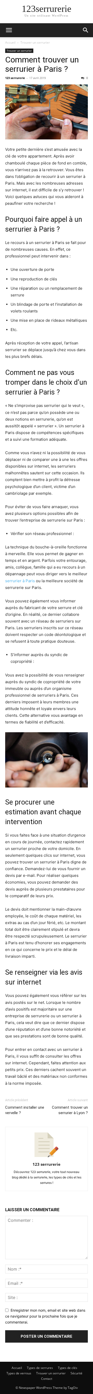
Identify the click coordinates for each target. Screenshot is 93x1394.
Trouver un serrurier (35, 42)
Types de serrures (40, 1368)
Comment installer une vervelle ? (24, 1110)
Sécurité (76, 1373)
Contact (46, 1378)
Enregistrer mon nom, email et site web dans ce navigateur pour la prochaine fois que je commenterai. (45, 1316)
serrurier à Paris (20, 580)
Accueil (10, 42)
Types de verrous (18, 1373)
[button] (9, 30)
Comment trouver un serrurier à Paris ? (42, 64)
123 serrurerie (15, 78)
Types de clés (67, 1368)
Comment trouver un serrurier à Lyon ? (70, 1110)
